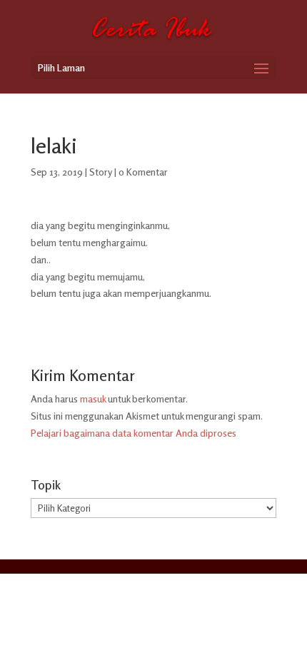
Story (100, 172)
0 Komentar (143, 172)
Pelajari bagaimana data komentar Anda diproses (133, 433)
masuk (93, 398)
